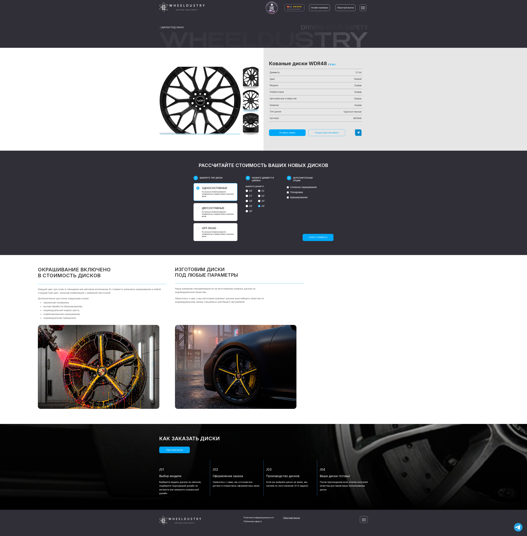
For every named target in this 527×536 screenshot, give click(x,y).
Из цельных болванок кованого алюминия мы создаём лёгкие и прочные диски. (218, 191)
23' (263, 201)
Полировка (296, 192)
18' (250, 201)
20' (250, 211)
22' (263, 195)
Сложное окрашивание (303, 187)
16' (250, 190)
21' (263, 190)
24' (263, 206)
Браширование (299, 197)
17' (250, 195)
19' (250, 206)
